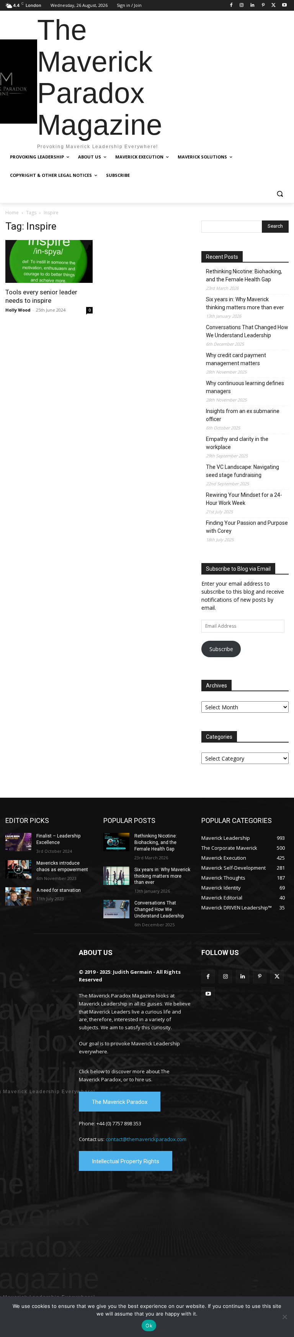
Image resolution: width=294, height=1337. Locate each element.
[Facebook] (231, 5)
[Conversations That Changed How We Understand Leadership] (116, 909)
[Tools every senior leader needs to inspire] (49, 261)
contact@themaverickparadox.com (146, 1139)
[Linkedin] (252, 5)
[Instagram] (241, 5)
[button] (280, 194)
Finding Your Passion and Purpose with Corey (247, 527)
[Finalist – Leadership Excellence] (18, 842)
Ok (148, 1325)
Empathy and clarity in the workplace (237, 443)
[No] (284, 1317)
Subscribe (221, 649)
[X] (273, 5)
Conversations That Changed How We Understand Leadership (247, 331)
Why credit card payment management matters (236, 359)
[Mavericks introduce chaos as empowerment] (18, 869)
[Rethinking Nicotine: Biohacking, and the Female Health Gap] (116, 842)
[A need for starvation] (18, 896)
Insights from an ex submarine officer (242, 415)
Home (12, 212)
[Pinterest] (263, 5)
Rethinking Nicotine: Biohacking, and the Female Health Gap (244, 275)
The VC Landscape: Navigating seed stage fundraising (242, 471)
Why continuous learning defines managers (245, 387)
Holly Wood (18, 310)
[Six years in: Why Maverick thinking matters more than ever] (116, 876)
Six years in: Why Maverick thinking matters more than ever (245, 303)
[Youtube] (284, 5)
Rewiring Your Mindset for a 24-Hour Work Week (244, 499)
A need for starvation (58, 890)
